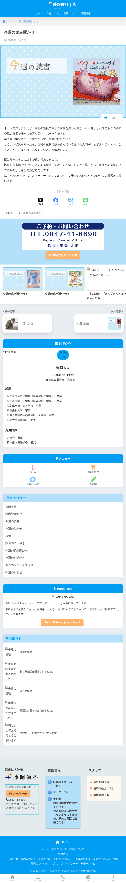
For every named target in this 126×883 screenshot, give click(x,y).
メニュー (37, 880)
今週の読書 (12, 521)
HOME (65, 842)
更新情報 (86, 13)
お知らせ (11, 506)
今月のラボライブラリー (20, 565)
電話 (63, 880)
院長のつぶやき (15, 543)
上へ (113, 880)
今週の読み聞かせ (33, 213)
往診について (71, 13)
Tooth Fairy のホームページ (62, 622)
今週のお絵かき (15, 557)
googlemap (19, 793)
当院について (53, 13)
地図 (88, 880)
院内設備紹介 (13, 513)
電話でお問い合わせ (64, 255)
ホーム (39, 13)
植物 (8, 535)
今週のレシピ (13, 572)
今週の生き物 (13, 528)
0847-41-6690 (17, 799)
